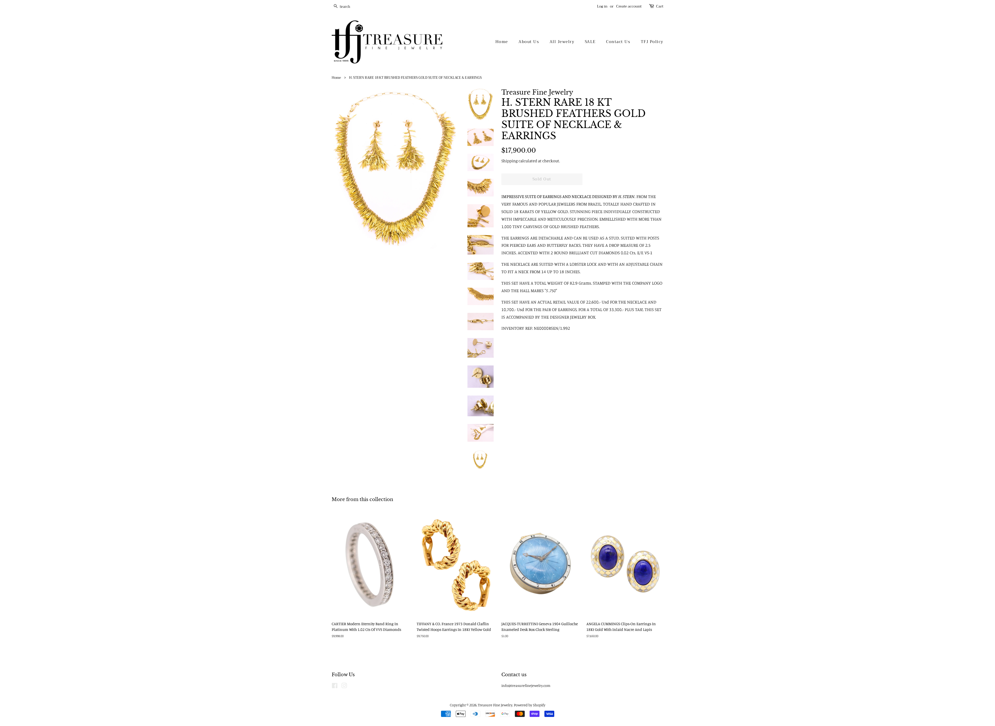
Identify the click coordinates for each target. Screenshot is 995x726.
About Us (528, 41)
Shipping (509, 160)
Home (501, 41)
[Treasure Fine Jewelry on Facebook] (335, 686)
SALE (590, 41)
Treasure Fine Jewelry (495, 705)
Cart (659, 6)
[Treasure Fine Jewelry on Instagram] (344, 686)
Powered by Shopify (529, 705)
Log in (602, 6)
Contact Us (618, 41)
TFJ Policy (652, 41)
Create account (629, 6)
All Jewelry (562, 41)
